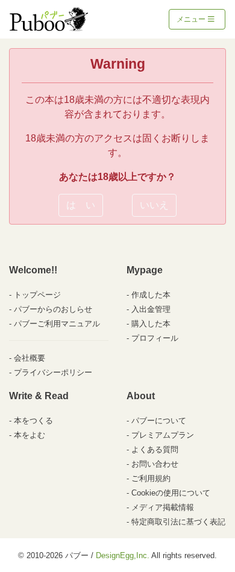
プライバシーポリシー (53, 372)
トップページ (37, 294)
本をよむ (29, 435)
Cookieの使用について (170, 492)
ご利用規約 (151, 478)
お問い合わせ (154, 463)
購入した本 (151, 323)
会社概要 (29, 357)
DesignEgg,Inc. (122, 555)
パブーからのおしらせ (53, 309)
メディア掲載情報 (162, 507)
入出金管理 (151, 309)
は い (80, 205)
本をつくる (33, 420)
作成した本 (151, 294)
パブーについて (158, 420)
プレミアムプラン (162, 435)
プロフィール (154, 338)
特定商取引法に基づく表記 (178, 521)
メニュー (192, 19)
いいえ (154, 205)
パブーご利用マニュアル (57, 323)
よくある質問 (154, 449)
